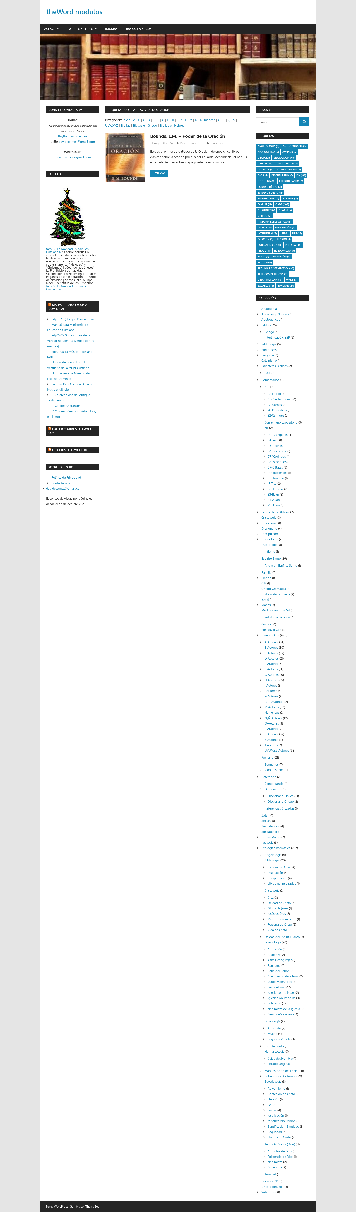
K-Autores (271, 696)
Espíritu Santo (291, 181)
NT (266, 428)
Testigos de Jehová (272, 274)
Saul (268, 373)
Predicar (293, 245)
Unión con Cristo (279, 1137)
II (173, 120)
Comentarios (270, 380)
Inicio (126, 120)
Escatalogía (272, 1021)
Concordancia (274, 784)
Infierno (270, 551)
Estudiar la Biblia (279, 867)
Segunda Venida (279, 1039)
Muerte (272, 1034)
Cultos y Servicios (280, 982)
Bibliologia (284, 157)
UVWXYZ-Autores (277, 750)
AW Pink (289, 151)
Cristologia (268, 517)
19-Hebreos (275, 489)
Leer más (159, 173)
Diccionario (269, 528)
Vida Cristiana (270, 279)
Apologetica (268, 151)
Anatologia (269, 309)
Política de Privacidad (66, 477)
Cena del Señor (278, 971)
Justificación (276, 1116)
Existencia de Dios (280, 1157)
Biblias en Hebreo (172, 125)
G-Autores (272, 675)
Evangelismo (268, 198)
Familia (266, 573)
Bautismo (274, 966)
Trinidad (270, 1174)
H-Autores (272, 680)
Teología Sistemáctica (276, 268)
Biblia (264, 157)
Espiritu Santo (271, 559)
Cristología (272, 890)
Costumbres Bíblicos (275, 512)
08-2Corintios (277, 462)
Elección (273, 1099)
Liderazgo (274, 1003)
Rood (263, 256)
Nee (297, 233)
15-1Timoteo (276, 478)
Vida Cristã (268, 1192)
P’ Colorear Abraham (66, 406)
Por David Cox (270, 245)
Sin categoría (270, 826)
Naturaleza (275, 1162)
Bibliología (268, 344)
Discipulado (269, 534)
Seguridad (275, 1132)
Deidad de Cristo (279, 903)
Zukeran (286, 285)
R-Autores (271, 734)
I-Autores (271, 685)
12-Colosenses (277, 473)
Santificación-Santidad (283, 1126)
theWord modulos (74, 11)
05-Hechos (275, 446)
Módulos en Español (275, 610)
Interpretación (277, 878)
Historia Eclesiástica (274, 221)
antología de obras (278, 617)
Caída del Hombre (280, 1058)
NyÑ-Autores (273, 718)
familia (265, 204)
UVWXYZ (111, 125)
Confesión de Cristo (281, 1094)
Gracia (272, 1110)
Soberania (275, 1167)
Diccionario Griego (281, 802)
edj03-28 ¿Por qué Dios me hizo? (74, 319)
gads (282, 204)
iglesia (265, 227)
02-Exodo (274, 394)
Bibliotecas (269, 350)
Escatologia (269, 545)
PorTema (267, 757)
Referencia (268, 777)
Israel (265, 600)
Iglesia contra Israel (281, 993)
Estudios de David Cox (69, 450)
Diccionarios (273, 789)
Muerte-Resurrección (282, 919)
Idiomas (111, 28)
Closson (265, 169)
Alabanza (274, 955)
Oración (265, 239)
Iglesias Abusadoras (281, 998)
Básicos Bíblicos (138, 28)
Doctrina (266, 181)
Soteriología (273, 1081)
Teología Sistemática (275, 848)
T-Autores (271, 745)
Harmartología (275, 1051)
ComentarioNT (289, 169)
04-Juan (273, 440)
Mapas (266, 605)
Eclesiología (273, 942)
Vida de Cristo (277, 930)
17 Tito (272, 483)
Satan (265, 815)
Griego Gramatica (273, 589)
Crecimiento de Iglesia (283, 976)
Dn (301, 175)
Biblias (125, 125)
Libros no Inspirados (282, 883)
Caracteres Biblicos (274, 366)
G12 (263, 583)
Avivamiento (276, 1088)
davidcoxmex (72, 136)
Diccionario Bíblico (281, 796)
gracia (285, 210)
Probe (264, 250)
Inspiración (285, 227)
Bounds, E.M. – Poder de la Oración (187, 136)
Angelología (268, 146)
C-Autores (271, 653)
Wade (291, 279)
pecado (284, 239)
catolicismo (287, 163)
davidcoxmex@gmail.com (77, 142)
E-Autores (271, 664)
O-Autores (272, 723)
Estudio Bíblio (270, 186)
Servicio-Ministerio (281, 1014)
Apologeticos (270, 319)
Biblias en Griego (145, 125)
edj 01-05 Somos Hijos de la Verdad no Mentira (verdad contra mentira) (70, 340)
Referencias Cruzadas (279, 808)
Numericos (272, 712)
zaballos (266, 285)
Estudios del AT (270, 192)
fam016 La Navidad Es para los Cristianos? (67, 250)
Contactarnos (61, 483)
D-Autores (272, 658)
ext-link (290, 198)
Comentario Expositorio (281, 422)
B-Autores (217, 143)
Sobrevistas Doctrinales (281, 1076)
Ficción (266, 578)
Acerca (49, 28)
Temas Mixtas (271, 837)
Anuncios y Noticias (275, 314)
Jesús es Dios (277, 914)
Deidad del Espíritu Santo (282, 937)
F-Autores (271, 669)
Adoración (275, 949)
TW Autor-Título (80, 28)
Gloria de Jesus (278, 908)
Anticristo (274, 1028)
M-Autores (272, 707)
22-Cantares (276, 415)
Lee (284, 233)
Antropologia (294, 146)
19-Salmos (275, 405)
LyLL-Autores (273, 702)
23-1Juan (273, 494)
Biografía (267, 355)
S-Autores (271, 740)
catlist (265, 163)
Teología (267, 842)
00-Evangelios (278, 435)
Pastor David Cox (191, 143)
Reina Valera (284, 250)
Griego (264, 215)
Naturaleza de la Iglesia (284, 1009)
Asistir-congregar (280, 960)
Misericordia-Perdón (282, 1121)
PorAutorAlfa (270, 635)
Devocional (269, 523)
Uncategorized (271, 1187)
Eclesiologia (269, 539)
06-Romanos (277, 451)
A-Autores (271, 642)
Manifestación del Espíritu (282, 1071)
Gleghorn (266, 210)
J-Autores (271, 691)
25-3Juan (274, 505)
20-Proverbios (277, 410)
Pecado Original (279, 1064)
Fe (269, 1105)
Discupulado (282, 175)
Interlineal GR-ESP (277, 337)
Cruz (271, 897)
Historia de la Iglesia (275, 594)
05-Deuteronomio (280, 399)
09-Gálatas (275, 467)
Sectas (265, 262)
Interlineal (267, 233)
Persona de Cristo (280, 924)
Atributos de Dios (280, 1151)
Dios (263, 175)
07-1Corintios (277, 456)
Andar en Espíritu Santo (281, 566)
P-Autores (271, 729)
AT (266, 387)
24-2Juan (274, 500)
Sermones (272, 764)
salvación (281, 256)
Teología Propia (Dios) (280, 1144)
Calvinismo (269, 360)
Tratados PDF (270, 1181)
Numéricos (207, 120)
